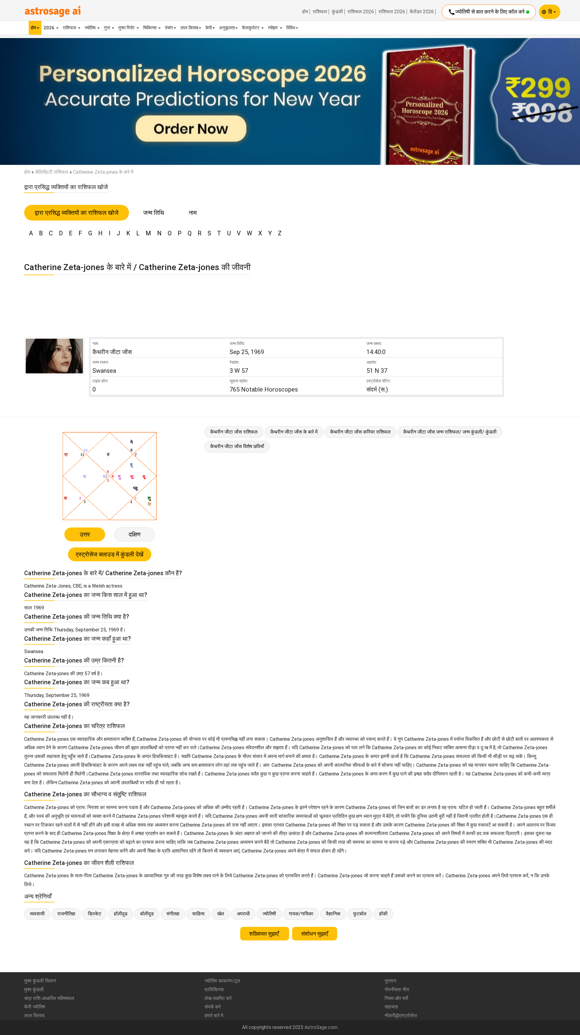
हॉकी (383, 914)
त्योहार (273, 28)
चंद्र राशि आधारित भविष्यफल (49, 998)
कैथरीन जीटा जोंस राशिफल (234, 432)
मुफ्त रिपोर (127, 28)
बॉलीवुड (147, 914)
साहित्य (198, 914)
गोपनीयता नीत (397, 989)
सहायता (391, 1007)
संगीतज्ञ (172, 914)
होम (305, 12)
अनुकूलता (227, 28)
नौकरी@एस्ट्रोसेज (401, 1015)
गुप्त (107, 28)
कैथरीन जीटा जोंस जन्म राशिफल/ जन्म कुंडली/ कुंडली (450, 432)
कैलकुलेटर (251, 28)
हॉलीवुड (120, 914)
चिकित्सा (150, 28)
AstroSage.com (320, 1027)
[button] (43, 101)
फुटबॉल (359, 914)
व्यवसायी (37, 914)
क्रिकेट (94, 914)
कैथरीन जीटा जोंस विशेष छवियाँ (237, 446)
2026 (50, 28)
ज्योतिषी (269, 914)
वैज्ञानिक (333, 914)
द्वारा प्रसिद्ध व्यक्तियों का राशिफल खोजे (76, 212)
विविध (290, 28)
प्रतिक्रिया (214, 989)
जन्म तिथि (153, 212)
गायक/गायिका (301, 914)
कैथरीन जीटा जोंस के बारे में (293, 432)
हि (550, 11)
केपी (208, 28)
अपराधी (243, 914)
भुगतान (390, 981)
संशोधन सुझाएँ (314, 933)
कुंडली (337, 12)
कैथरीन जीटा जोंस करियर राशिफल (360, 432)
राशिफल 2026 (360, 12)
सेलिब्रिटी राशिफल (51, 172)
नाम (193, 212)
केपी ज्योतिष (34, 1007)
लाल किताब (189, 28)
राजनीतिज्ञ (66, 914)
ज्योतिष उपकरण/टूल (222, 981)
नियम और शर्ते (396, 998)
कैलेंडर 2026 (422, 12)
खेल (220, 914)
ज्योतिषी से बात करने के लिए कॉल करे (487, 12)
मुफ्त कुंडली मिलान (40, 981)
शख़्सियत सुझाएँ (264, 933)
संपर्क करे (213, 1007)
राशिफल (320, 12)
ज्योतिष (91, 28)
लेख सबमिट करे (218, 998)
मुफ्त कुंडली (34, 989)
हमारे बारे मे (214, 1015)
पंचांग (169, 28)
